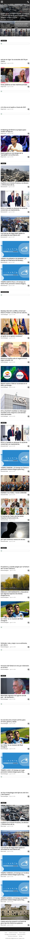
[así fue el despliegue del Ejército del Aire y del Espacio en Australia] (15, 783)
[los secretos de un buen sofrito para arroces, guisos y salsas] (15, 710)
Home (6, 932)
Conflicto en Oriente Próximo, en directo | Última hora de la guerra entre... (7, 26)
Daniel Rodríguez (4, 699)
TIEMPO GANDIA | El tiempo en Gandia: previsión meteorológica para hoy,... (14, 899)
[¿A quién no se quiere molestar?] (15, 326)
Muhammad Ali (4, 186)
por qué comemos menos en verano (13, 539)
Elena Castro (3, 19)
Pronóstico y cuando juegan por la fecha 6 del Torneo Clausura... (15, 567)
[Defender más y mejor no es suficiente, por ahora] (15, 634)
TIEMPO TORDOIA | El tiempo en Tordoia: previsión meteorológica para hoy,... (15, 874)
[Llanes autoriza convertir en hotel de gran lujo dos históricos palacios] (15, 912)
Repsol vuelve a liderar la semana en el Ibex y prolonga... (14, 384)
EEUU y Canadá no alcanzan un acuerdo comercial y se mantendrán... (14, 209)
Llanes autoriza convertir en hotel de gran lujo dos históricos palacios (13, 922)
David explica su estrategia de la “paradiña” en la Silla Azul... (12, 154)
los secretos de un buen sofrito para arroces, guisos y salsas (13, 721)
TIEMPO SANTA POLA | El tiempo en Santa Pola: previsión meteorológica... (13, 283)
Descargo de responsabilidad (10, 934)
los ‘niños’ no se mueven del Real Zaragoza (12, 620)
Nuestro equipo (22, 932)
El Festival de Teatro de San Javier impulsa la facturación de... (12, 517)
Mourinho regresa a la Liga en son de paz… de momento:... (13, 696)
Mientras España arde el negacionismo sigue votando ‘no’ (14, 359)
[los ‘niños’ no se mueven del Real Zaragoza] (15, 609)
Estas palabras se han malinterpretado (14, 85)
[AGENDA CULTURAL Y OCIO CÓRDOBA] (15, 483)
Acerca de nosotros (21, 934)
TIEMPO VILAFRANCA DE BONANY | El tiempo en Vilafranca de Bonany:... (13, 259)
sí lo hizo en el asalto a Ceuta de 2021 (13, 107)
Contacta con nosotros (13, 932)
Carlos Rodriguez (4, 314)
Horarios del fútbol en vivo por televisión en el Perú (15, 666)
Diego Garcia (3, 63)
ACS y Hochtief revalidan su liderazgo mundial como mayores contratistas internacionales (13, 412)
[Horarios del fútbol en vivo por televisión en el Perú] (15, 656)
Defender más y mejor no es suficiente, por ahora (14, 644)
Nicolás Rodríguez (5, 570)
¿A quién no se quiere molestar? (12, 336)
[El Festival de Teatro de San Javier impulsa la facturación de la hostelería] (15, 507)
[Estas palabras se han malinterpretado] (15, 75)
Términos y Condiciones (12, 936)
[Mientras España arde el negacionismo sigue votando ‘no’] (15, 349)
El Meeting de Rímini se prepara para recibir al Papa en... (13, 131)
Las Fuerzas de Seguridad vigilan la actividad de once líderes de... (12, 234)
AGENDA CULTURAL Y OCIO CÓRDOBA (14, 493)
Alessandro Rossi (4, 446)
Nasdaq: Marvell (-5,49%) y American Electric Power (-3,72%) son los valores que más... (22, 25)
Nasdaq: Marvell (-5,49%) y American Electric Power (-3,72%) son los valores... (14, 312)
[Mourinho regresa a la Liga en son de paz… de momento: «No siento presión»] (15, 686)
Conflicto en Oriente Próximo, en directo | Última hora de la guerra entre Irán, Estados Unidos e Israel (15, 15)
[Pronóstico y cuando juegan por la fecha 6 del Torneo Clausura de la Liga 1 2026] (15, 557)
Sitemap (20, 936)
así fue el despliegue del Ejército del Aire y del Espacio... (14, 793)
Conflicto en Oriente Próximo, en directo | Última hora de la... (14, 184)
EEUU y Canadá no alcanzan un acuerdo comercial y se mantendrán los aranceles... (7, 34)
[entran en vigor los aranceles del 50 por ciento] (15, 50)
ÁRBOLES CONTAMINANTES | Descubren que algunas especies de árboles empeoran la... (14, 593)
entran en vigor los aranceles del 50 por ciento (14, 60)
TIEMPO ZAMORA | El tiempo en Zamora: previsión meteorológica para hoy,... (15, 468)
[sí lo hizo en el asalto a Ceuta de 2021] (15, 98)
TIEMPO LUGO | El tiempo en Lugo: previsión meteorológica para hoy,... (13, 771)
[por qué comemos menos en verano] (15, 530)
